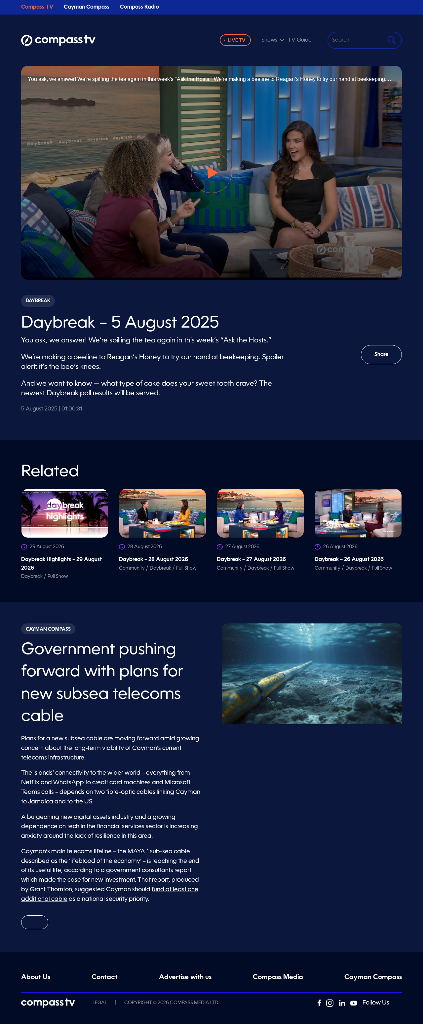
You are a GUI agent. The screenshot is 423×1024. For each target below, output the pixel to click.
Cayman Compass (86, 7)
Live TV (237, 40)
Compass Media (278, 977)
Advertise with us (185, 977)
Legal (100, 1003)
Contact (105, 977)
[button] (211, 172)
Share (388, 358)
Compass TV (37, 7)
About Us (35, 977)
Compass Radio (139, 7)
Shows (269, 40)
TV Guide (300, 40)
